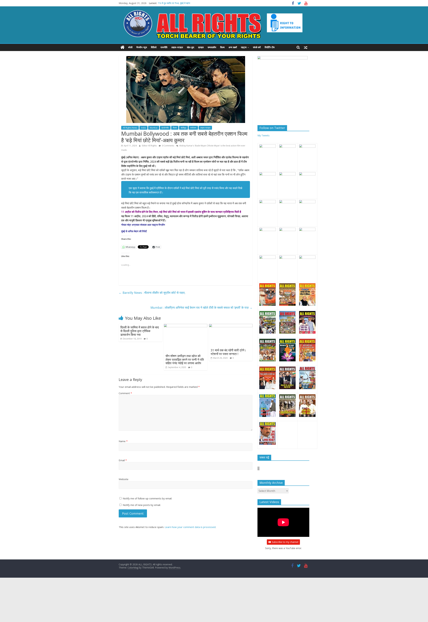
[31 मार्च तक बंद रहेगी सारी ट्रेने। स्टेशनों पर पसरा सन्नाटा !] (230, 326)
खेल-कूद (190, 47)
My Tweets (263, 135)
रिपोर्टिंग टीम (270, 47)
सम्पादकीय (212, 47)
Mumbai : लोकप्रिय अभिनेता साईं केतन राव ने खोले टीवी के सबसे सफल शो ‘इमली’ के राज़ (201, 307)
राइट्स (243, 47)
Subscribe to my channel (285, 542)
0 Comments (168, 145)
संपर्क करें (257, 47)
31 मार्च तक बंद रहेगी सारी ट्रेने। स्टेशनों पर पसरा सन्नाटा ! (228, 352)
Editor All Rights (149, 145)
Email (123, 460)
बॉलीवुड (183, 127)
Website (123, 479)
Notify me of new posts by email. (142, 505)
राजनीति (163, 47)
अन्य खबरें (233, 47)
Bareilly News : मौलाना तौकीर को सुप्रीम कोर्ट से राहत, (152, 293)
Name (123, 441)
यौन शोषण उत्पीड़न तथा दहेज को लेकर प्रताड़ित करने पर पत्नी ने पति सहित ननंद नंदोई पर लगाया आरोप (185, 359)
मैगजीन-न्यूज (141, 47)
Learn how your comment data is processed (190, 527)
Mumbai (153, 127)
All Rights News (130, 127)
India (143, 127)
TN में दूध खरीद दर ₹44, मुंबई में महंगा (174, 3)
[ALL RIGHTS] (122, 47)
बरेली (130, 47)
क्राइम (201, 47)
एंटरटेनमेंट (165, 127)
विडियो (153, 47)
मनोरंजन (193, 127)
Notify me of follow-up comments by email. (147, 498)
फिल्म (222, 47)
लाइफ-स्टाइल (177, 47)
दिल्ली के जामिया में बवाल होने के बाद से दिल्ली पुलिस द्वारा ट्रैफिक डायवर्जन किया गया (139, 330)
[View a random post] (305, 47)
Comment (125, 393)
